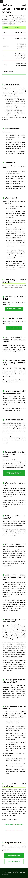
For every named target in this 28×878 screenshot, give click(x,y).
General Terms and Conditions (14, 824)
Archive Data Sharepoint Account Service (14, 473)
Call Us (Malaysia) (14, 861)
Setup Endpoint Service (14, 328)
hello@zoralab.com (14, 855)
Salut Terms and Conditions (14, 831)
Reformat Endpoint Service (14, 308)
